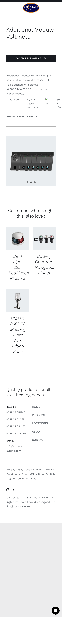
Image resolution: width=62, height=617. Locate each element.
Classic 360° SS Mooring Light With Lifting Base (18, 335)
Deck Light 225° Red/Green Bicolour (19, 267)
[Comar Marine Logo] (30, 3)
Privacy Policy (14, 469)
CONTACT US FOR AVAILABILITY (18, 236)
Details (13, 246)
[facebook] (13, 489)
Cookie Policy (33, 469)
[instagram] (7, 489)
